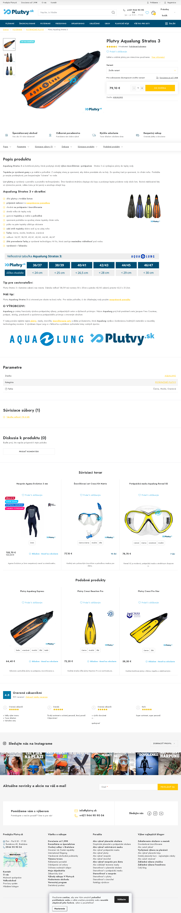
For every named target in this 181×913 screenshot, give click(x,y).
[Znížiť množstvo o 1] (134, 88)
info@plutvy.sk (88, 810)
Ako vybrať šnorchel (102, 858)
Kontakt (54, 2)
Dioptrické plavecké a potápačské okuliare (112, 844)
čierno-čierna (84, 543)
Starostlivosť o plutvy (102, 876)
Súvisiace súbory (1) (44, 146)
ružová (136, 543)
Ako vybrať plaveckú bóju (149, 853)
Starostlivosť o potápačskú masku (107, 870)
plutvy (33, 320)
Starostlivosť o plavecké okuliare (107, 867)
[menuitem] (10, 23)
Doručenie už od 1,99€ (169, 78)
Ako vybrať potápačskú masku (106, 850)
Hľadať (113, 12)
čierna (143, 543)
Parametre (21, 146)
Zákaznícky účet (55, 873)
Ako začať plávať (145, 847)
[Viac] (170, 23)
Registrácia (172, 2)
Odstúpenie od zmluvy (58, 864)
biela (18, 650)
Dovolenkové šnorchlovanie (150, 844)
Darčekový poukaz (56, 885)
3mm (32, 543)
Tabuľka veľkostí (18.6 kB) (18, 417)
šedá (46, 650)
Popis (5, 146)
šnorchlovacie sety (62, 320)
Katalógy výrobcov (101, 882)
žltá (100, 543)
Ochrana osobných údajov (59, 867)
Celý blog (142, 867)
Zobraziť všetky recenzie (37, 697)
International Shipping (57, 853)
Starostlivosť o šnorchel (103, 879)
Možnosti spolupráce (12, 877)
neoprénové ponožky (119, 299)
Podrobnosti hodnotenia (137, 46)
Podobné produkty (111, 146)
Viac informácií (158, 57)
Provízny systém (10, 883)
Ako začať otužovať (146, 858)
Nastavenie (59, 908)
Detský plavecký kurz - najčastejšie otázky (156, 856)
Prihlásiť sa (168, 787)
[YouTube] (161, 813)
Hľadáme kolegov (11, 886)
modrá (94, 543)
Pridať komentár (29, 451)
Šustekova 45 (12, 844)
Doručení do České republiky (61, 850)
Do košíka (160, 88)
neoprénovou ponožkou (38, 203)
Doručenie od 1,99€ (29, 2)
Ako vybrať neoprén (102, 856)
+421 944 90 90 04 (135, 11)
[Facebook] (149, 813)
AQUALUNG (118, 97)
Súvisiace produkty (86, 146)
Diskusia (65, 146)
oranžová (152, 543)
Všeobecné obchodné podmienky (63, 856)
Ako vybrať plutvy (100, 853)
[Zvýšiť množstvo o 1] (142, 88)
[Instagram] (155, 813)
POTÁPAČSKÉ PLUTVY (165, 382)
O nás (44, 2)
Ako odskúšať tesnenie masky (106, 864)
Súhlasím (121, 899)
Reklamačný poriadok (57, 861)
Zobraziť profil (162, 743)
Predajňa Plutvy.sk (10, 2)
